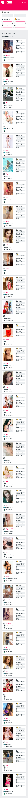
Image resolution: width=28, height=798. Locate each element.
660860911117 (9, 202)
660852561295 (9, 604)
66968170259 (9, 462)
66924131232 (9, 723)
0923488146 (9, 131)
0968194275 (9, 652)
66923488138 (9, 794)
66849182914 (9, 320)
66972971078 (9, 83)
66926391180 (9, 273)
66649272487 (9, 60)
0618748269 (9, 557)
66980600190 (9, 107)
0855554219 (9, 249)
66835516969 (9, 770)
